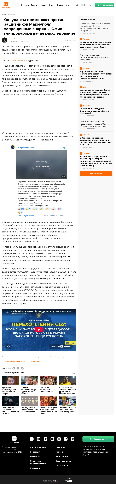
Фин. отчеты (62, 456)
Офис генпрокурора (57, 357)
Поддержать (106, 5)
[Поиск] (77, 5)
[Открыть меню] (16, 5)
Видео (51, 5)
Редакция (35, 452)
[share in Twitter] (18, 368)
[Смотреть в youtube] (52, 439)
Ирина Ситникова (15, 39)
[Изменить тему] (83, 5)
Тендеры (60, 447)
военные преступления (35, 357)
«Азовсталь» (35, 361)
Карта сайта (62, 465)
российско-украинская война (14, 361)
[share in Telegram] (22, 368)
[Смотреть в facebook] (32, 439)
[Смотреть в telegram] (45, 439)
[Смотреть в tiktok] (66, 439)
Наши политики (63, 461)
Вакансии (35, 468)
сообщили (16, 60)
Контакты (35, 456)
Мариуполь (17, 357)
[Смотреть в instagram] (38, 439)
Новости (25, 5)
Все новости (96, 174)
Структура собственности (38, 462)
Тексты (34, 5)
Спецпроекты (63, 5)
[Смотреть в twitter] (59, 439)
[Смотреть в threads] (72, 439)
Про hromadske (38, 447)
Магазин (60, 452)
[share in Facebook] (13, 368)
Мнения (43, 5)
